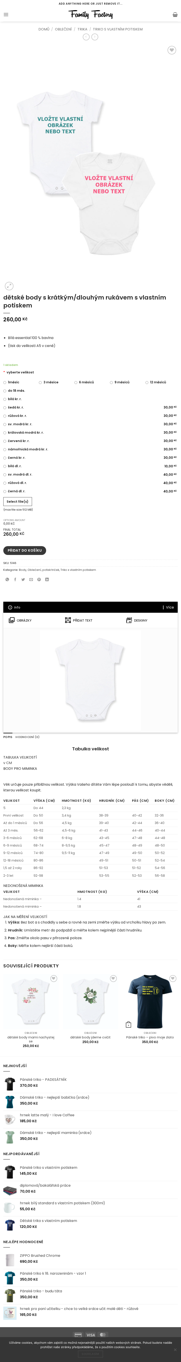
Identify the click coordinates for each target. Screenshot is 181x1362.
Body (22, 570)
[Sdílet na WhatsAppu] (7, 579)
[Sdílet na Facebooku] (15, 579)
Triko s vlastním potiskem (118, 29)
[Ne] (175, 1351)
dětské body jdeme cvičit (90, 1037)
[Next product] (86, 37)
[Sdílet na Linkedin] (47, 579)
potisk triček (50, 570)
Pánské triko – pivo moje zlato (150, 1037)
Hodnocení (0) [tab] (27, 737)
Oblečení (63, 29)
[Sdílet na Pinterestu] (39, 579)
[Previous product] (94, 37)
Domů (43, 29)
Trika (82, 29)
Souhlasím (90, 1354)
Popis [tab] (7, 737)
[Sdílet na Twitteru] (23, 579)
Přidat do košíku (25, 550)
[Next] (177, 1015)
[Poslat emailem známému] (31, 579)
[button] (6, 14)
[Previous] (3, 1015)
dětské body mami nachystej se (30, 1039)
